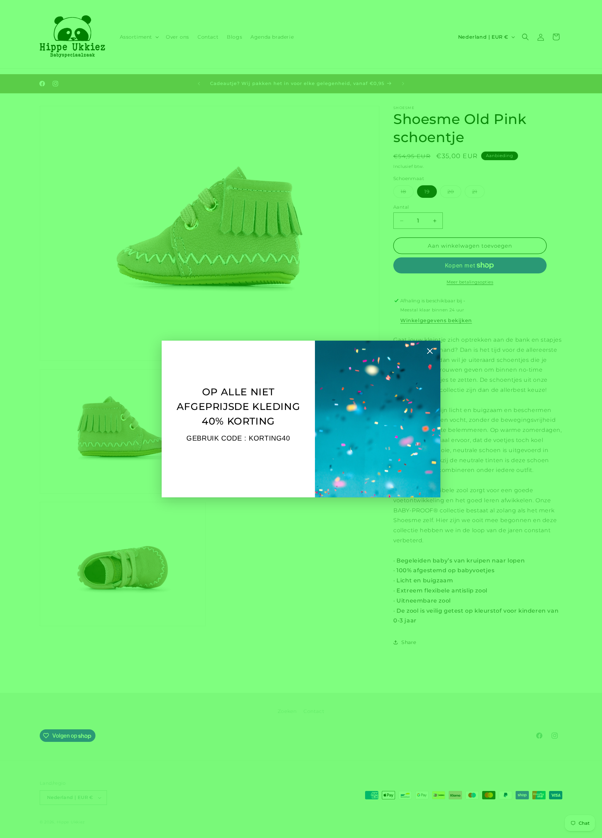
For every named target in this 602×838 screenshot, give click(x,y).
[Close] (429, 353)
